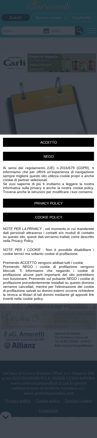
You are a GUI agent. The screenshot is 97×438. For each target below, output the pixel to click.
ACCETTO (48, 142)
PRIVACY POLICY (48, 203)
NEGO (49, 156)
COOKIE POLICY (48, 217)
